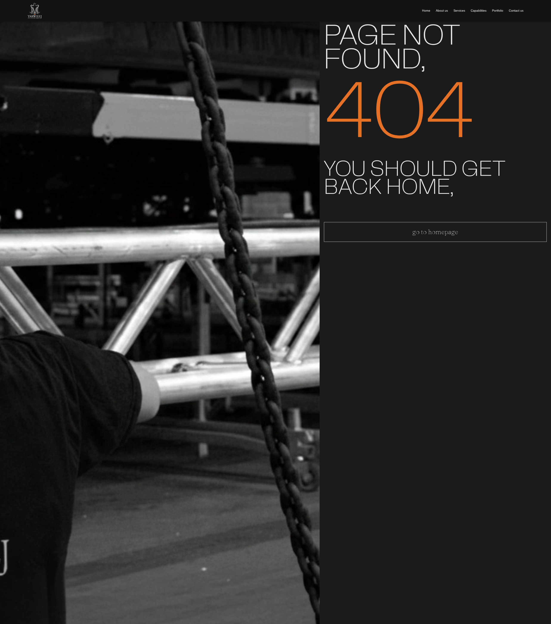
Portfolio (497, 10)
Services (459, 10)
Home (426, 10)
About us (442, 10)
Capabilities (478, 10)
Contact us (516, 10)
